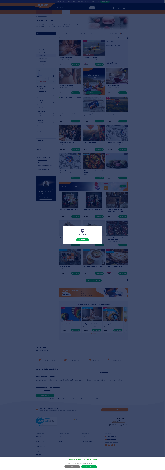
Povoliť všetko (89, 466)
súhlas (91, 461)
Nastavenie (72, 466)
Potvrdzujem (82, 239)
